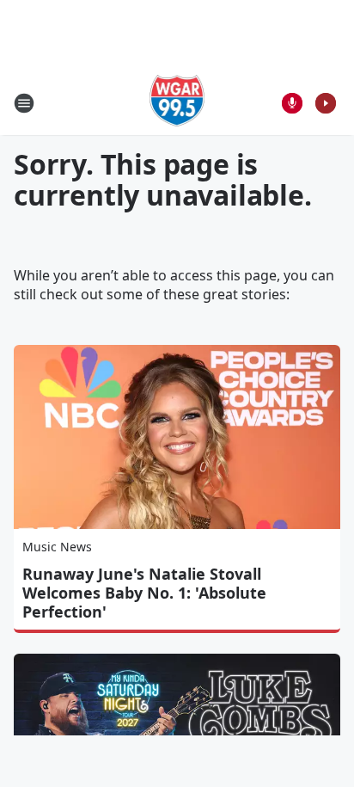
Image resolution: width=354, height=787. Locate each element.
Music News (57, 546)
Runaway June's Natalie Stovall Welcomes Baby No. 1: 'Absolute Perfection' (144, 592)
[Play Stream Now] (325, 103)
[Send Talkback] (292, 103)
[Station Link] (177, 103)
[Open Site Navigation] (24, 103)
